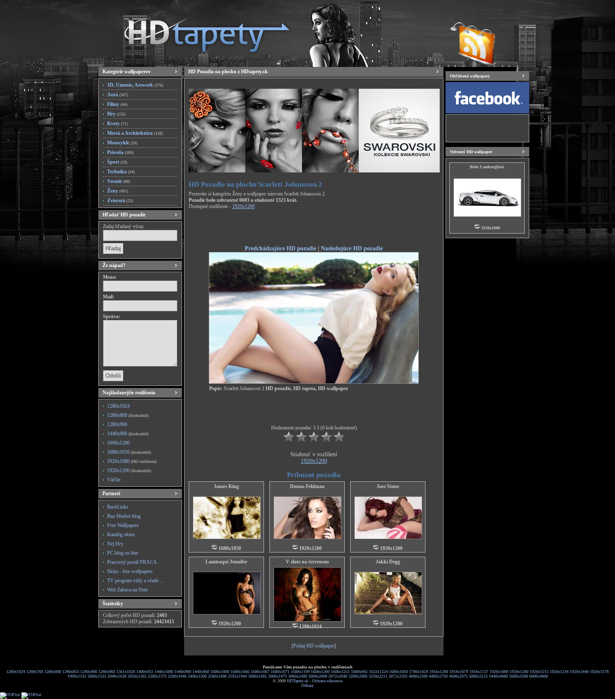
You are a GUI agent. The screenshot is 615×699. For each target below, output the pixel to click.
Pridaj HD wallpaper (313, 646)
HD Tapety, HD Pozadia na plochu (198, 31)
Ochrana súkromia (327, 680)
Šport (117, 162)
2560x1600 (217, 676)
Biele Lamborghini (487, 166)
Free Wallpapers (123, 525)
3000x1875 (277, 676)
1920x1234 (559, 671)
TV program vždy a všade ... (135, 580)
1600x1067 (260, 671)
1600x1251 (340, 671)
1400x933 (144, 671)
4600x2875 (458, 676)
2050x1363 (137, 676)
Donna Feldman (307, 486)
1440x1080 (163, 671)
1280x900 (88, 671)
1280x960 (117, 424)
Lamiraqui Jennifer (226, 562)
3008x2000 (317, 676)
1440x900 (128, 434)
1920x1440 (579, 671)
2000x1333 (96, 676)
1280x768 (34, 671)
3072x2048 (337, 676)
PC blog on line (122, 553)
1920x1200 (129, 470)
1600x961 (359, 671)
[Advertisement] (314, 228)
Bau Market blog (124, 516)
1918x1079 (458, 671)
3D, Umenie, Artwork (135, 85)
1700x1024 (418, 671)
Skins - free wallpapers (130, 571)
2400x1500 (197, 676)
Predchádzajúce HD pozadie (280, 248)
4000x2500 (418, 676)
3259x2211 (378, 676)
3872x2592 (398, 676)
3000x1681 (257, 676)
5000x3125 (478, 676)
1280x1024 (118, 406)
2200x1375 (157, 676)
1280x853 (70, 671)
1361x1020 (125, 671)
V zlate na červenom (307, 562)
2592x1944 (237, 676)
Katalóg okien (121, 534)
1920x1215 (539, 671)
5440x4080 (498, 676)
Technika (121, 172)
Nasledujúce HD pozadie (352, 248)
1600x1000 (219, 671)
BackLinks (117, 507)
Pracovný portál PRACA (132, 562)
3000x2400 (297, 676)
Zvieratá (120, 200)
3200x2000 (357, 676)
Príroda (120, 152)
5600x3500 (518, 676)
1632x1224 (378, 671)
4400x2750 (438, 676)
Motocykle (122, 143)
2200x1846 (177, 676)
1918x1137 (478, 671)
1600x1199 (300, 671)
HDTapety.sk (297, 680)
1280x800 (128, 415)
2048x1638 (117, 676)
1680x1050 (129, 452)
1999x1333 (76, 676)
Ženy (117, 191)
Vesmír (118, 181)
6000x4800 (538, 676)
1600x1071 (280, 671)
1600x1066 (240, 671)
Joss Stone (388, 486)
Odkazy (307, 685)
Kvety (117, 123)
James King (226, 486)
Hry (116, 114)
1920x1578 (599, 671)
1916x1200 (438, 671)
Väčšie (113, 480)
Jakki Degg (388, 562)
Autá (117, 95)
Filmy (117, 104)
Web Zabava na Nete (127, 590)
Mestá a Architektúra (135, 133)
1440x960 (200, 671)
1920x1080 (131, 461)
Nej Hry (115, 544)
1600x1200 (118, 443)
